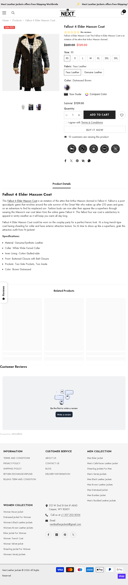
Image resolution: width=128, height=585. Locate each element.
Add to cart (99, 114)
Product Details (62, 184)
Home (5, 20)
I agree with (74, 122)
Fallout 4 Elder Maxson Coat (22, 201)
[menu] (4, 13)
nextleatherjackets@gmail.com (65, 524)
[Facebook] (65, 160)
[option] (30, 62)
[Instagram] (57, 535)
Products (17, 20)
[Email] (83, 160)
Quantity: (69, 108)
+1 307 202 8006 (70, 515)
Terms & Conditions (92, 122)
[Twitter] (71, 160)
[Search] (13, 13)
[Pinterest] (77, 160)
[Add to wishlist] (122, 115)
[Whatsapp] (89, 160)
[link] (22, 353)
